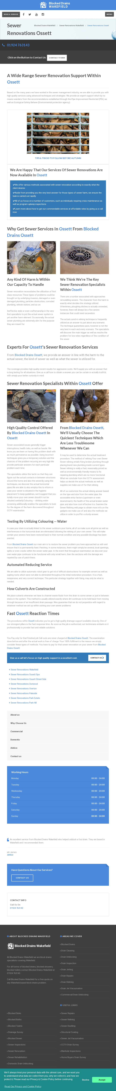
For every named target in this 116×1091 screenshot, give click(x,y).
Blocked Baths (15, 1019)
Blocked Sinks (14, 1013)
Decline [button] (85, 1080)
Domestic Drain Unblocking (20, 1063)
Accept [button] (102, 1080)
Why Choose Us (18, 723)
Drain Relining (67, 982)
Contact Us (96, 658)
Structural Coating (69, 1032)
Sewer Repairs (68, 1013)
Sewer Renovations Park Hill (24, 702)
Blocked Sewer (15, 1038)
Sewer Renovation (16, 1051)
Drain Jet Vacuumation (71, 988)
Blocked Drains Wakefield (33, 946)
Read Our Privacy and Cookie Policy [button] (23, 1086)
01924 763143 (18, 45)
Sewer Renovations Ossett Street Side (28, 679)
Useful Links (70, 1005)
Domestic (15, 739)
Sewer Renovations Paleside (24, 693)
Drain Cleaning (67, 950)
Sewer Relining (68, 1019)
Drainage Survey (15, 1032)
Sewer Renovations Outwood (24, 684)
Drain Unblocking (69, 957)
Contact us (15, 756)
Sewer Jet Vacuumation (72, 1038)
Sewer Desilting (68, 1026)
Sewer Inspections (16, 1044)
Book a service (11, 14)
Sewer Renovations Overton (24, 688)
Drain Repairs (67, 976)
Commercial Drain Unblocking (74, 994)
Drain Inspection (68, 963)
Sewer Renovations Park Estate (25, 698)
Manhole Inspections (71, 1051)
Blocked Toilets (15, 1026)
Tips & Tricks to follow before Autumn (58, 158)
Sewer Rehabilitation (17, 1057)
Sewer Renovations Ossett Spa (25, 674)
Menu (109, 14)
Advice (13, 748)
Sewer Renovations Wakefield (24, 669)
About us (15, 715)
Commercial (16, 731)
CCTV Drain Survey (70, 1044)
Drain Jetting (67, 969)
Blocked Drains (68, 944)
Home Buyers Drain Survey (73, 1057)
